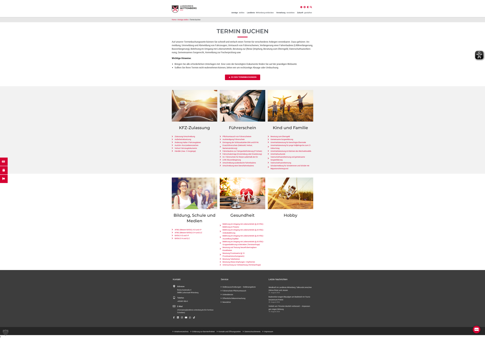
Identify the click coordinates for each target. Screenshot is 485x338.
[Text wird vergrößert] (305, 7)
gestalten (304, 12)
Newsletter (226, 302)
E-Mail (180, 306)
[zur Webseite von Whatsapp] (190, 317)
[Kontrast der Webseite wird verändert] (308, 7)
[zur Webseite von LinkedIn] (178, 317)
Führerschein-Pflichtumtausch (234, 290)
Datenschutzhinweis (252, 331)
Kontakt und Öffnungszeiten (230, 331)
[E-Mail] (174, 306)
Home (174, 19)
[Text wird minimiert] (301, 7)
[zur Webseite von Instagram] (182, 317)
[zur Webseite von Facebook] (174, 317)
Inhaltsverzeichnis (181, 331)
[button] (5, 332)
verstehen (285, 12)
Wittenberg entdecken (260, 12)
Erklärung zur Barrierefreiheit (203, 331)
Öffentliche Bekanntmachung (233, 298)
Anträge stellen (183, 19)
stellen (237, 12)
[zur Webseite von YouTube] (186, 317)
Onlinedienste (227, 294)
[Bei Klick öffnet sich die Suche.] (311, 7)
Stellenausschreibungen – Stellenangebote (239, 287)
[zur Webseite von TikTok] (194, 317)
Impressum (268, 331)
